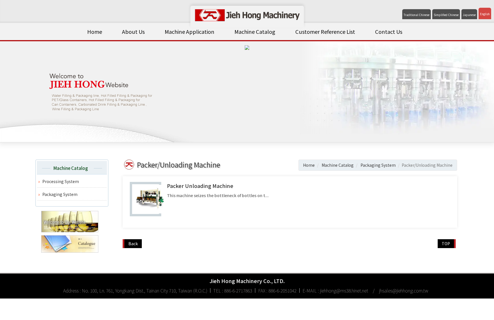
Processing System (60, 181)
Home (94, 31)
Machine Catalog (254, 31)
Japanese (469, 15)
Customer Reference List (325, 31)
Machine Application (189, 31)
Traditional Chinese (416, 15)
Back (133, 243)
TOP (446, 243)
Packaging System (59, 194)
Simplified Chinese (446, 15)
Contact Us (388, 31)
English (485, 14)
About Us (133, 31)
